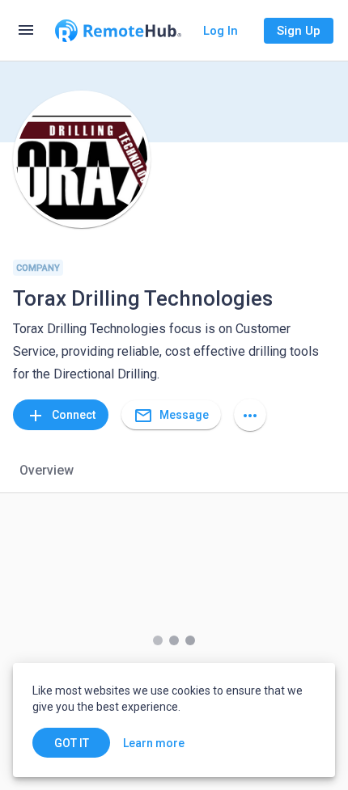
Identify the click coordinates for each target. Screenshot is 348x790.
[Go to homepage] (118, 31)
